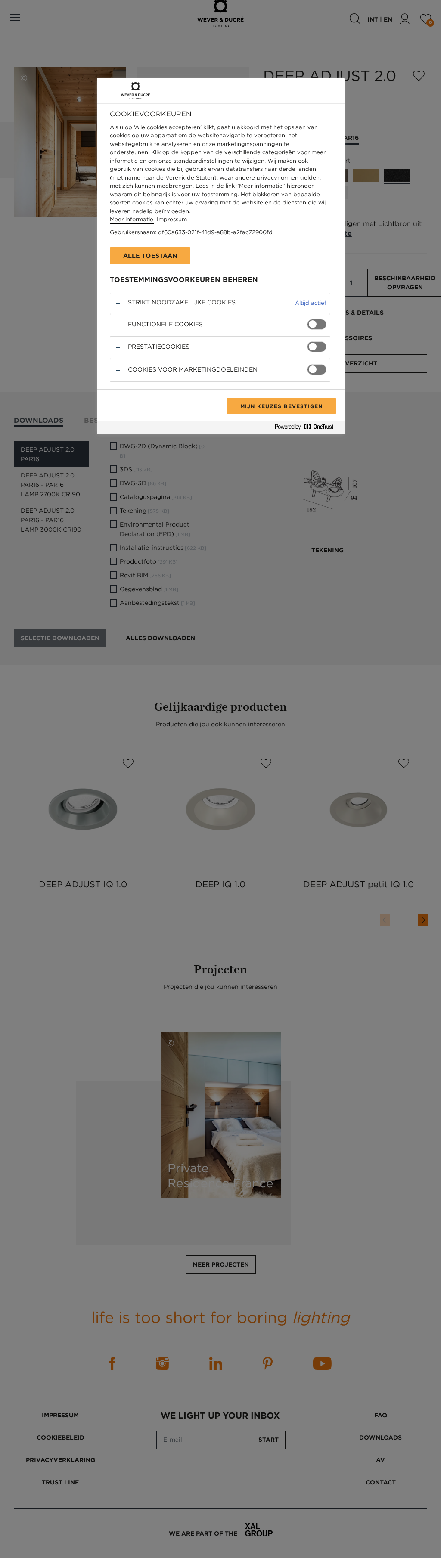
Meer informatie (131, 219)
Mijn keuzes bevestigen (281, 406)
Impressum (172, 219)
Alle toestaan (150, 256)
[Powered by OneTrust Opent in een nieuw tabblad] (307, 428)
